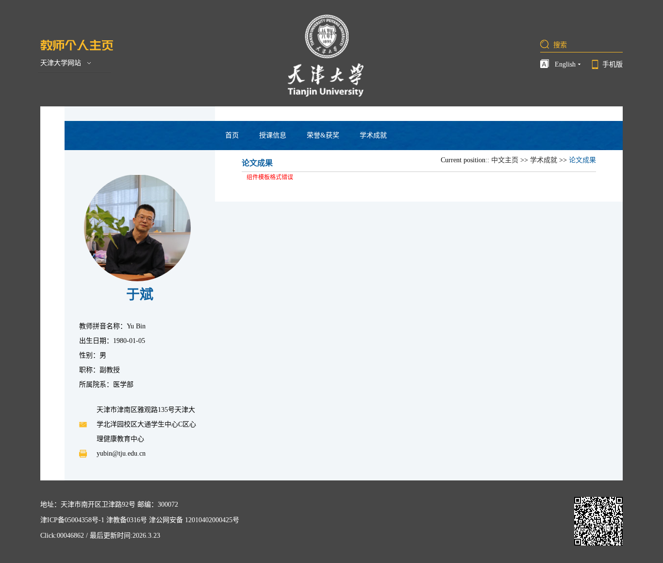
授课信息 (272, 135)
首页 (232, 135)
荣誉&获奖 (323, 135)
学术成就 (373, 135)
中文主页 (504, 160)
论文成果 (582, 160)
